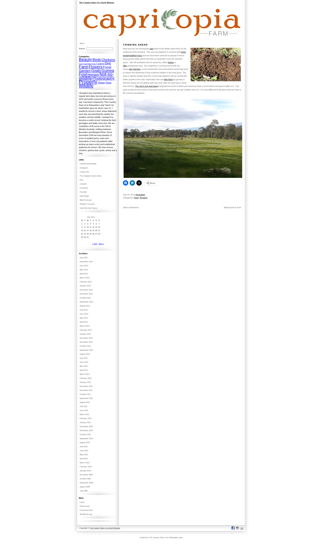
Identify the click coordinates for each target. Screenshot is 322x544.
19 (93, 230)
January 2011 (85, 422)
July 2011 (83, 406)
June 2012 (84, 362)
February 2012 (86, 378)
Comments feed (86, 510)
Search (82, 49)
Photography (103, 78)
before (171, 62)
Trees (108, 82)
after (125, 66)
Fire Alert (83, 192)
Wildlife (86, 85)
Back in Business (131, 207)
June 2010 (84, 451)
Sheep (101, 82)
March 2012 (84, 374)
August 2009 (85, 487)
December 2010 (86, 426)
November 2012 (86, 342)
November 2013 (86, 294)
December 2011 (86, 386)
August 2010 (85, 442)
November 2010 (86, 430)
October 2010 (85, 434)
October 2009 (85, 479)
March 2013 (84, 326)
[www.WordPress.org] (237, 528)
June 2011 (84, 410)
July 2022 (84, 258)
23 (85, 234)
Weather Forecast (87, 204)
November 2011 (86, 390)
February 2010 (86, 467)
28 (99, 234)
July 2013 (84, 310)
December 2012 (86, 338)
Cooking (100, 63)
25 (91, 234)
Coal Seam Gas (89, 64)
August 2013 (85, 306)
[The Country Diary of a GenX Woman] (161, 38)
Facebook (84, 188)
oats (151, 49)
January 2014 (85, 286)
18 (91, 230)
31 (88, 237)
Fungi (107, 67)
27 (96, 234)
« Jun (94, 244)
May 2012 (84, 366)
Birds (97, 60)
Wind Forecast (86, 200)
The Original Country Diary (90, 176)
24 (88, 234)
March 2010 (84, 463)
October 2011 (85, 394)
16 (85, 230)
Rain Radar (84, 196)
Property (143, 198)
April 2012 (84, 370)
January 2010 (85, 471)
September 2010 (86, 438)
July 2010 (84, 447)
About (82, 43)
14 (99, 227)
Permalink (140, 195)
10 (88, 227)
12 (93, 227)
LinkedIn (83, 184)
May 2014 (84, 270)
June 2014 (84, 266)
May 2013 (84, 318)
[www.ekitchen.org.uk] (242, 528)
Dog (108, 63)
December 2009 (86, 475)
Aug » (101, 244)
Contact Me (84, 172)
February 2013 (86, 330)
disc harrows (135, 69)
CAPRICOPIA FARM (88, 164)
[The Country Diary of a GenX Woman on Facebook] (233, 528)
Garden (85, 71)
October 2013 (85, 298)
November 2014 (86, 262)
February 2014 (86, 282)
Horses (93, 75)
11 (90, 227)
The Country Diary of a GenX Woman (96, 3)
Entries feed (84, 506)
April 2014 (84, 274)
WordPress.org (86, 514)
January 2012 (85, 382)
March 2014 (84, 278)
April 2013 (84, 322)
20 (96, 230)
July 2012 (84, 358)
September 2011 (86, 398)
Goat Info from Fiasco (88, 208)
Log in (82, 502)
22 (82, 234)
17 (88, 230)
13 (96, 227)
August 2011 (85, 402)
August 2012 (85, 354)
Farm (136, 198)
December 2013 (86, 290)
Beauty (85, 59)
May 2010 (84, 455)
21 (99, 230)
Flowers (95, 67)
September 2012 (86, 350)
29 (82, 237)
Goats (96, 71)
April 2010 (84, 459)
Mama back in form (232, 207)
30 (85, 237)
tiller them (168, 79)
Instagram (84, 168)
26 (93, 234)
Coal (81, 64)
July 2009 (84, 491)
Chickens (108, 60)
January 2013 (85, 334)
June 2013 (84, 314)
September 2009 (86, 483)
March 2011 (84, 414)
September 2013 (86, 302)
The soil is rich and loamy (146, 86)
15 (82, 230)
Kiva (81, 180)
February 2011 (86, 418)
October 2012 (85, 346)
